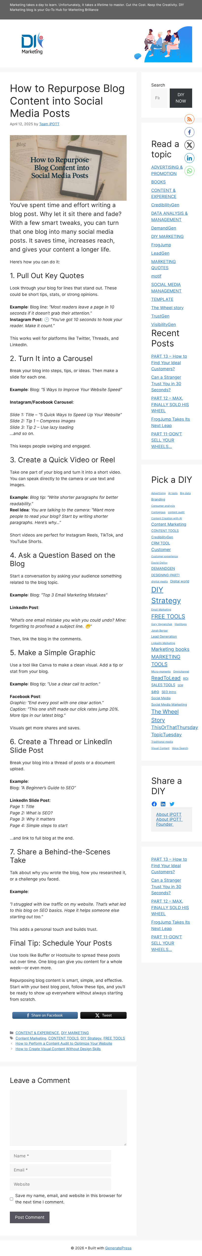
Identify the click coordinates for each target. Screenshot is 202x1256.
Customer (161, 549)
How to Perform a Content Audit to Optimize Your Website (64, 1043)
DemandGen (163, 228)
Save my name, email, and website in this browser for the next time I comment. (68, 1198)
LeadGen (160, 253)
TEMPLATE (162, 299)
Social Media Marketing (169, 704)
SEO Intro (169, 692)
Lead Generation (164, 636)
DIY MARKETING (75, 1033)
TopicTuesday (166, 734)
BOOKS (158, 181)
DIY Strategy (91, 1038)
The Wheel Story (165, 715)
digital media (159, 581)
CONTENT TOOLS (63, 1038)
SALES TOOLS (163, 685)
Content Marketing (31, 1038)
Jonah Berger (159, 630)
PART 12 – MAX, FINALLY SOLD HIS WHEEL (170, 404)
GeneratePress (118, 1248)
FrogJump (161, 244)
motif (156, 276)
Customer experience (164, 556)
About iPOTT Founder (169, 822)
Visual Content (160, 748)
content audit (176, 512)
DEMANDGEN (163, 568)
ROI (185, 679)
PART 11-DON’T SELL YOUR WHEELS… (166, 440)
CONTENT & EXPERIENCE (37, 1033)
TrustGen (160, 316)
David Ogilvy (159, 562)
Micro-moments (161, 671)
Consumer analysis (163, 505)
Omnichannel (181, 671)
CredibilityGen (165, 204)
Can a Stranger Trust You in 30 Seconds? (166, 383)
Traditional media (162, 741)
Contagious (158, 512)
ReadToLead (166, 678)
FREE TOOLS (114, 1038)
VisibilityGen (163, 324)
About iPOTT (169, 814)
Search (158, 85)
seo (155, 691)
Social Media (160, 698)
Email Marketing (161, 609)
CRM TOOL (160, 543)
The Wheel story (167, 307)
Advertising (158, 493)
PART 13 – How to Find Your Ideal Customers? (169, 362)
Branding (158, 499)
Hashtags (181, 624)
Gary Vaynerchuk (161, 624)
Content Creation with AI (166, 518)
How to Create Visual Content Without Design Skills (58, 1049)
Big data (185, 493)
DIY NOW (181, 98)
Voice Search (180, 748)
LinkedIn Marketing (163, 643)
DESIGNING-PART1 (165, 575)
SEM (180, 685)
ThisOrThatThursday (174, 727)
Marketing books (170, 649)
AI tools (173, 493)
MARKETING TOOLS (165, 660)
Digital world (179, 581)
